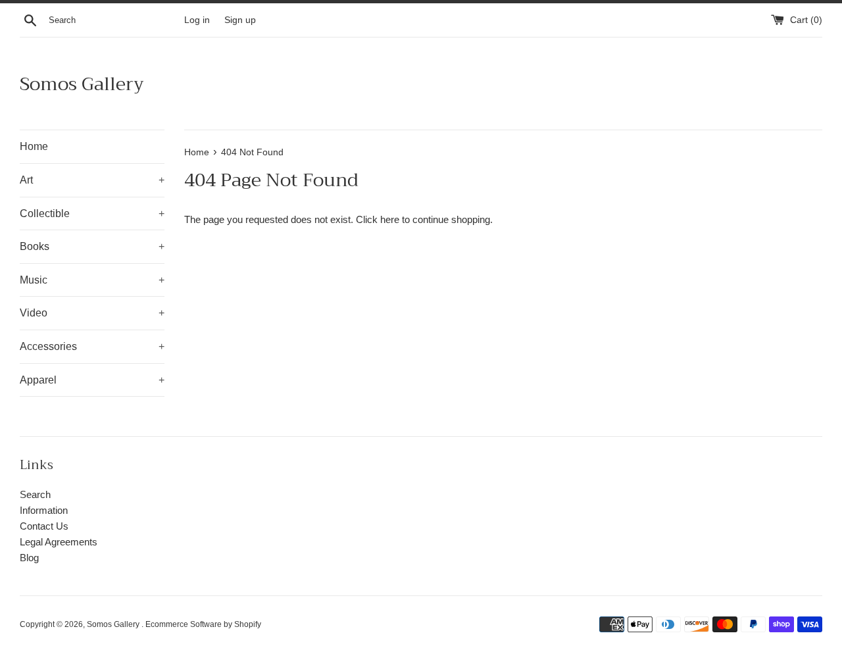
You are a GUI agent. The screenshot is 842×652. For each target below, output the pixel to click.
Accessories (92, 346)
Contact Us (44, 526)
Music (92, 280)
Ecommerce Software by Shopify (203, 624)
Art (92, 180)
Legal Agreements (58, 541)
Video (92, 312)
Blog (29, 557)
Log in (197, 20)
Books (92, 246)
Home (34, 146)
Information (44, 510)
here (389, 219)
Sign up (240, 20)
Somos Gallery (82, 84)
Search (35, 494)
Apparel (92, 380)
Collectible (92, 213)
